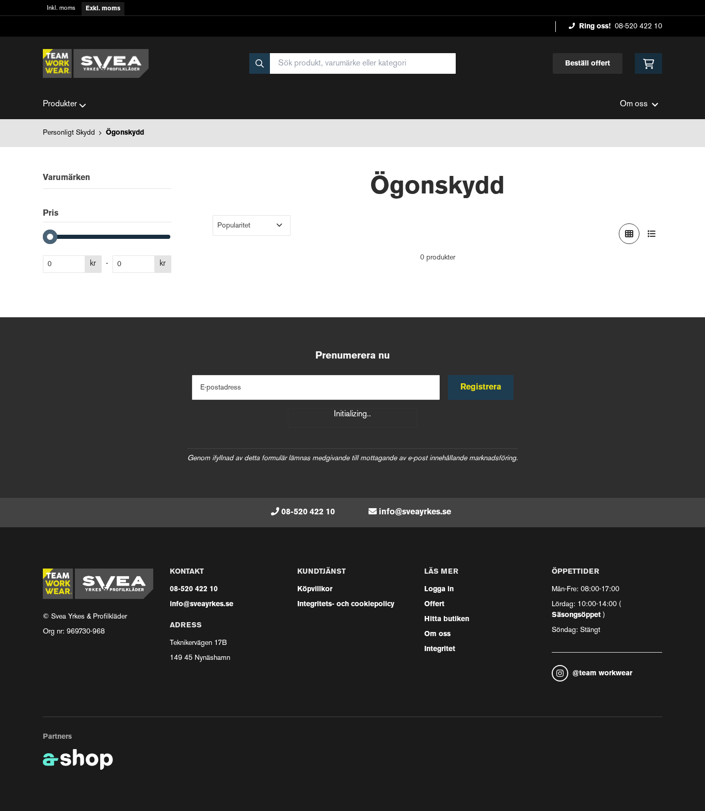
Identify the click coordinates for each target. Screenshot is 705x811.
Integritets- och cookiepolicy (345, 604)
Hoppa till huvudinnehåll (348, 13)
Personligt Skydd (69, 132)
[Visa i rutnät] (629, 233)
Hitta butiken (446, 619)
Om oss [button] (634, 104)
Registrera (480, 387)
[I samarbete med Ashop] (78, 759)
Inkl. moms (61, 8)
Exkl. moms (103, 8)
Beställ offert (587, 63)
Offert (434, 604)
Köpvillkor (314, 589)
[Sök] (259, 63)
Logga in (439, 589)
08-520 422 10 (638, 26)
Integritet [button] (439, 649)
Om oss (437, 634)
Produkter (60, 104)
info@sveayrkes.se (415, 512)
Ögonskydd (125, 132)
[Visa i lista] (652, 233)
